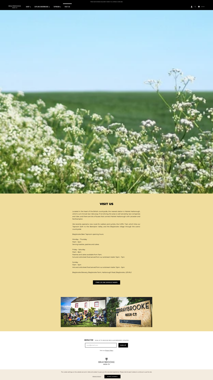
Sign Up (123, 345)
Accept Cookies (112, 376)
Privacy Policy (109, 350)
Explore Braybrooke (42, 7)
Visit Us (67, 7)
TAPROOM (56, 7)
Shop (28, 7)
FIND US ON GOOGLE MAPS (106, 282)
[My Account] (191, 6)
